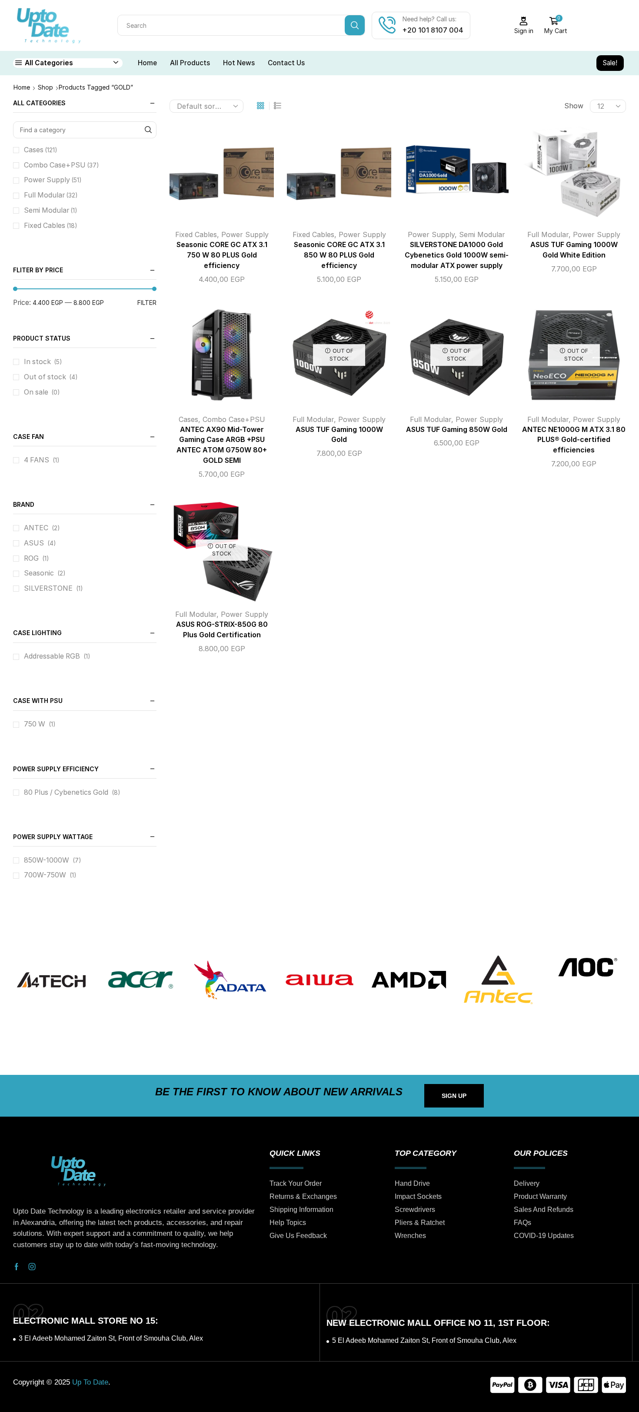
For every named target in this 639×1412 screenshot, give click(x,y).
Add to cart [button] (213, 173)
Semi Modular (482, 234)
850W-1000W (46, 860)
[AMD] (409, 980)
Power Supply (245, 234)
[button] (454, 1096)
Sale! (610, 63)
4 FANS (36, 460)
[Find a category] (148, 130)
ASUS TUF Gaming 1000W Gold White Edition (574, 250)
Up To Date (90, 1382)
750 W (34, 724)
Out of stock (51, 377)
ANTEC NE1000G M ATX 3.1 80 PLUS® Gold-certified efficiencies (574, 440)
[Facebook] (16, 1266)
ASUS (34, 543)
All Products (190, 63)
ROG (31, 558)
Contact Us (286, 63)
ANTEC (36, 528)
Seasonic (39, 573)
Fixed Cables (196, 234)
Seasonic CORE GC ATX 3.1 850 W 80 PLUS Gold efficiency (339, 255)
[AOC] (587, 967)
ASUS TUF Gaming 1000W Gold (339, 434)
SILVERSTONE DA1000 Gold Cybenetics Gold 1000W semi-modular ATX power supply (457, 255)
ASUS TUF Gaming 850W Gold (456, 429)
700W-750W (45, 875)
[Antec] (498, 980)
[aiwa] (319, 980)
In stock (43, 362)
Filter (146, 302)
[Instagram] (32, 1266)
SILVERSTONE (48, 588)
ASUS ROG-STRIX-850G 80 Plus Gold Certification (222, 629)
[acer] (141, 980)
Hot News (239, 63)
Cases (188, 419)
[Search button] (355, 25)
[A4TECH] (51, 980)
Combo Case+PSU (234, 419)
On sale (42, 392)
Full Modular (548, 234)
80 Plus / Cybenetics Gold (66, 792)
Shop (45, 87)
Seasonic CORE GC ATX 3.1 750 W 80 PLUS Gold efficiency (221, 255)
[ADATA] (230, 980)
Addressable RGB (52, 656)
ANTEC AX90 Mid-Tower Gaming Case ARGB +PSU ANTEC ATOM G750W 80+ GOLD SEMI (221, 445)
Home (147, 63)
